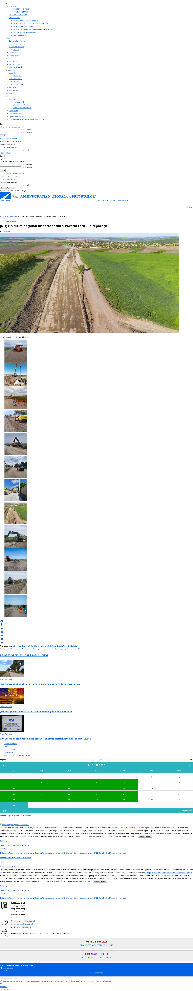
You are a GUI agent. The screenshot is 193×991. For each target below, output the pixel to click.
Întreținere (13, 61)
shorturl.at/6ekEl (85, 881)
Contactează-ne (15, 113)
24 (14, 800)
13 (96, 788)
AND (6, 3)
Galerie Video (14, 55)
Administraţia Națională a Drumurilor (15, 815)
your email (25, 150)
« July (4, 811)
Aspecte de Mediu (16, 67)
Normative (17, 76)
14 (124, 788)
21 (124, 794)
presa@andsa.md (24, 927)
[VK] (96, 635)
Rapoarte (12, 87)
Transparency (9, 70)
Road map (8, 93)
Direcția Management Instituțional (26, 32)
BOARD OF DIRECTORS (18, 15)
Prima (2, 216)
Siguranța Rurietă (15, 64)
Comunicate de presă (17, 41)
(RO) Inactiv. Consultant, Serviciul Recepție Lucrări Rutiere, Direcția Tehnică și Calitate (44, 646)
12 (69, 788)
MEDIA (7, 38)
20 (96, 794)
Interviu (16, 49)
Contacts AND (18, 102)
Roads (6, 58)
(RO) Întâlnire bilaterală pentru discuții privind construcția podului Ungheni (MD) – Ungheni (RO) (45, 649)
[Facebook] (96, 621)
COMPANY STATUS (20, 12)
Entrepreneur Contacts (22, 108)
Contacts (7, 96)
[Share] (96, 642)
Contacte (12, 99)
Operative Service (16, 116)
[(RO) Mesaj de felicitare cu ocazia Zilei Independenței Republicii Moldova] (12, 704)
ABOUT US (13, 6)
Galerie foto (13, 52)
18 (41, 794)
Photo (4, 841)
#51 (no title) (17, 755)
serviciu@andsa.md (25, 924)
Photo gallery (9, 749)
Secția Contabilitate (20, 35)
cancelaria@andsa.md (26, 921)
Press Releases (11, 216)
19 (69, 794)
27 (96, 800)
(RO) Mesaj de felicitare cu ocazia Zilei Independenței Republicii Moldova (36, 711)
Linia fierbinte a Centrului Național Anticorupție (26, 119)
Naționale (17, 81)
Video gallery (9, 752)
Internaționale (18, 84)
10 (14, 788)
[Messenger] (96, 632)
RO (190, 207)
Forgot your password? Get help (12, 173)
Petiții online (13, 110)
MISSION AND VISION (21, 9)
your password (26, 133)
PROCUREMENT (15, 79)
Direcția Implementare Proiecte (25, 20)
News (6, 746)
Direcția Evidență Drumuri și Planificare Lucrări (30, 23)
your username (26, 130)
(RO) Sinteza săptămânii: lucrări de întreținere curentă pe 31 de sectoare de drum (40, 684)
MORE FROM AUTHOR (35, 655)
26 (69, 800)
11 (41, 788)
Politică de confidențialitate (10, 141)
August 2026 (96, 765)
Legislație (12, 73)
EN (186, 207)
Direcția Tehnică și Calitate (23, 26)
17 (14, 794)
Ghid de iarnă (18, 44)
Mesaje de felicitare (16, 47)
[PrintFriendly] (96, 639)
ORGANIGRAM (14, 18)
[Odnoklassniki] (96, 625)
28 (124, 800)
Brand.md (11, 970)
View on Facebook (15, 845)
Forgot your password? (9, 138)
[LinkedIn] (96, 628)
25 (41, 800)
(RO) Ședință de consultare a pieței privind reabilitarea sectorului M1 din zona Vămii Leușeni (45, 738)
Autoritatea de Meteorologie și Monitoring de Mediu (134, 827)
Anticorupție (13, 90)
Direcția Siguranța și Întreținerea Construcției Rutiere (33, 29)
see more (3, 987)
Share (3, 848)
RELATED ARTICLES (11, 655)
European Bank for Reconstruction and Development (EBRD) (169, 872)
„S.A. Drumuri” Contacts (22, 105)
